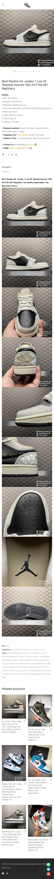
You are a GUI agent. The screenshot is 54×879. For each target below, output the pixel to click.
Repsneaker (26, 674)
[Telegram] (3, 873)
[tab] (27, 167)
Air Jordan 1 (25, 650)
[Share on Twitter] (12, 155)
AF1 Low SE (32, 653)
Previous (2, 38)
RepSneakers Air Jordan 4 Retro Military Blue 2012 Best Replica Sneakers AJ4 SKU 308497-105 (38, 845)
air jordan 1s (44, 660)
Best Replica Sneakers (28, 667)
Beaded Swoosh (25, 664)
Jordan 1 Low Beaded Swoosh (33, 671)
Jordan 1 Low (15, 671)
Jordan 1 (5, 671)
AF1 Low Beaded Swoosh (17, 653)
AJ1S (15, 664)
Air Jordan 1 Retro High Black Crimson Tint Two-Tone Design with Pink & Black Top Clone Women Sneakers (11, 726)
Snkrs (4, 678)
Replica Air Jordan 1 (12, 674)
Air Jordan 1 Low (37, 650)
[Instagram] (7, 873)
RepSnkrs (46, 674)
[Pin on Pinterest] (16, 155)
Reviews (6, 171)
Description (6, 167)
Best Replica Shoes (11, 667)
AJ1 (3, 664)
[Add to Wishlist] (4, 154)
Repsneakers (36, 674)
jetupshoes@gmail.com (19, 148)
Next (51, 38)
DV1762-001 (43, 667)
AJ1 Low (9, 664)
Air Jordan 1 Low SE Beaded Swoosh (23, 660)
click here (30, 145)
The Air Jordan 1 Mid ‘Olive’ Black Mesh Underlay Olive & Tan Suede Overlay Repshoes (36, 734)
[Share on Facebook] (8, 155)
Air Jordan (15, 650)
